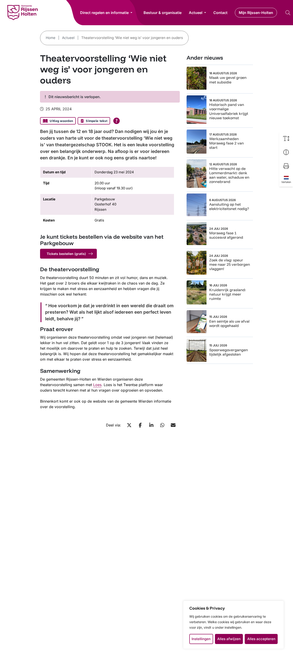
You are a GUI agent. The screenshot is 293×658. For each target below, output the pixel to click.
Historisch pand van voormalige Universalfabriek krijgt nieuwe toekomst (228, 111)
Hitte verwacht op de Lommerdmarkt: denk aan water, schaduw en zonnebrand (229, 175)
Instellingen (201, 639)
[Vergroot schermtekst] (286, 138)
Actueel (195, 12)
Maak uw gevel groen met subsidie (228, 79)
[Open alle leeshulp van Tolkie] (116, 121)
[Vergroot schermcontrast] (286, 152)
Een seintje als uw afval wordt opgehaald (229, 323)
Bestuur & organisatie (163, 12)
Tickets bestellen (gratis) (66, 254)
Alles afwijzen (229, 639)
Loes (97, 384)
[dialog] (233, 625)
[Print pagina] (286, 166)
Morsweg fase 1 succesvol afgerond (226, 235)
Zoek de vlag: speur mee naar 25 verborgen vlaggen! (229, 264)
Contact (220, 12)
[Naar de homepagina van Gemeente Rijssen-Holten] (22, 12)
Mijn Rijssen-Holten (256, 12)
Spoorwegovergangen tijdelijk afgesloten (228, 352)
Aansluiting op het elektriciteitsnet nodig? (229, 206)
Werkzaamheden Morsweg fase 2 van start (226, 143)
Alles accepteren (261, 639)
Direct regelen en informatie (104, 12)
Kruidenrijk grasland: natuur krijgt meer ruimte (227, 294)
